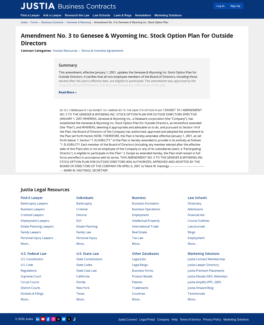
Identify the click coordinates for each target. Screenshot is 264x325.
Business (139, 198)
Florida (80, 282)
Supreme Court (31, 276)
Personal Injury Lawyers (37, 238)
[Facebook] (48, 319)
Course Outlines (198, 221)
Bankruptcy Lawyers (34, 203)
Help (175, 319)
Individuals (84, 198)
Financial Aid (196, 215)
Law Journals (196, 226)
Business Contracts (52, 22)
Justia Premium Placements (206, 271)
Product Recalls (142, 276)
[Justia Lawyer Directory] (74, 319)
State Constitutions (89, 259)
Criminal (81, 209)
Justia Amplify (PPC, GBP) (204, 282)
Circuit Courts (30, 282)
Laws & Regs (123, 15)
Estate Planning (87, 226)
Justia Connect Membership (206, 259)
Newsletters (143, 15)
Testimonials (196, 294)
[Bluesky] (64, 319)
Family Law (83, 232)
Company (163, 319)
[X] (69, 319)
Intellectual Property (146, 221)
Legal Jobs (139, 259)
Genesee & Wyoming (79, 22)
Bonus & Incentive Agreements (102, 51)
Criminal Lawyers (32, 215)
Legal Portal (147, 319)
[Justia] (38, 6)
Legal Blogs (140, 265)
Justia (24, 22)
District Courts (30, 288)
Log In (220, 5)
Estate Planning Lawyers (37, 226)
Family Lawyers (31, 232)
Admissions (195, 209)
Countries (138, 294)
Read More (66, 92)
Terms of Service (190, 319)
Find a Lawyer (30, 15)
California (82, 276)
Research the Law (77, 15)
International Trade (145, 226)
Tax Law (137, 238)
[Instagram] (53, 319)
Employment (140, 215)
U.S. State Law (87, 253)
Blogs (191, 232)
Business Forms (142, 271)
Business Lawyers (33, 209)
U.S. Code (27, 265)
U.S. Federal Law (34, 253)
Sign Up (235, 5)
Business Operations (146, 209)
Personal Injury (86, 238)
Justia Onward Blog (201, 288)
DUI (79, 221)
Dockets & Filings (32, 294)
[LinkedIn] (38, 319)
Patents (137, 282)
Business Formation (145, 203)
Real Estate (139, 232)
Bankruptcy (84, 203)
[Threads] (58, 319)
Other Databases (145, 253)
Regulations (29, 271)
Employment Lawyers (35, 221)
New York (82, 288)
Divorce (81, 215)
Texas (80, 294)
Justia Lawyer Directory (203, 265)
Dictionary (195, 203)
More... (25, 244)
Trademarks (140, 288)
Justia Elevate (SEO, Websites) (207, 276)
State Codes (84, 265)
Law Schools (101, 15)
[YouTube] (43, 319)
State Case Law (86, 271)
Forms (34, 22)
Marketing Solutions (168, 15)
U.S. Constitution (32, 259)
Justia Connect (127, 319)
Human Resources (65, 51)
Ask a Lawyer (52, 15)
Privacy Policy (212, 319)
